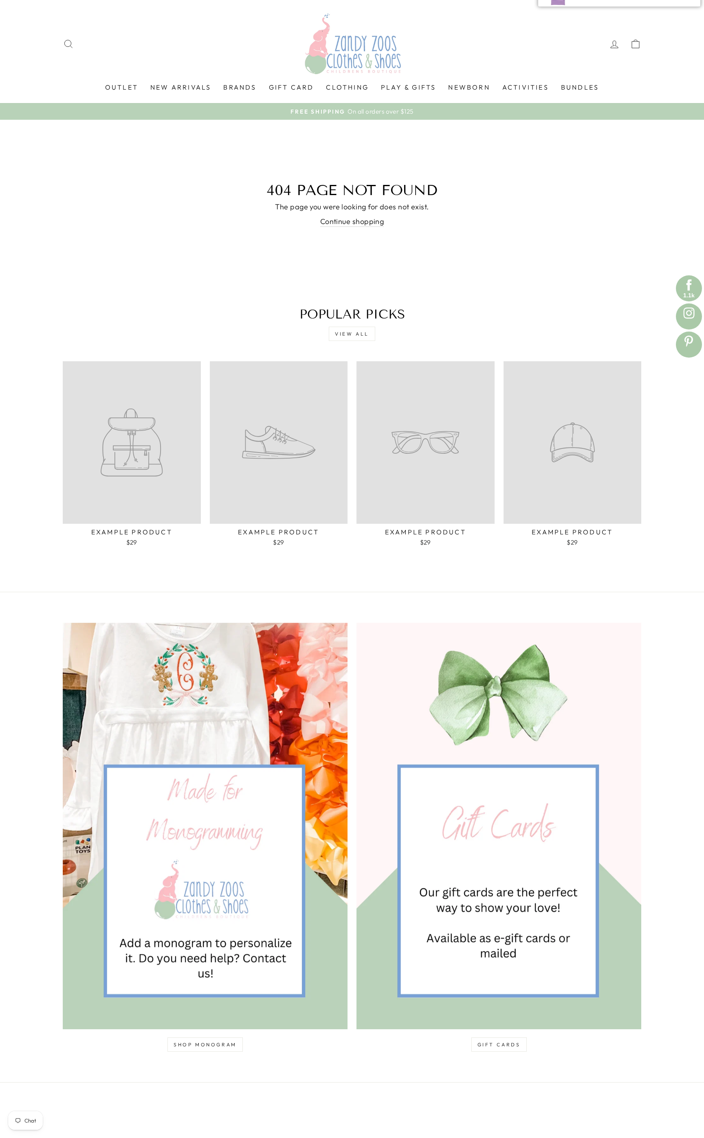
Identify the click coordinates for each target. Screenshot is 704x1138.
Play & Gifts (408, 87)
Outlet (121, 87)
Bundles (580, 87)
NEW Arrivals (180, 87)
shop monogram (205, 1044)
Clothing (347, 87)
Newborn (469, 87)
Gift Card (291, 87)
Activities (525, 87)
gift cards (499, 1044)
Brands (239, 87)
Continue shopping (352, 221)
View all (352, 334)
